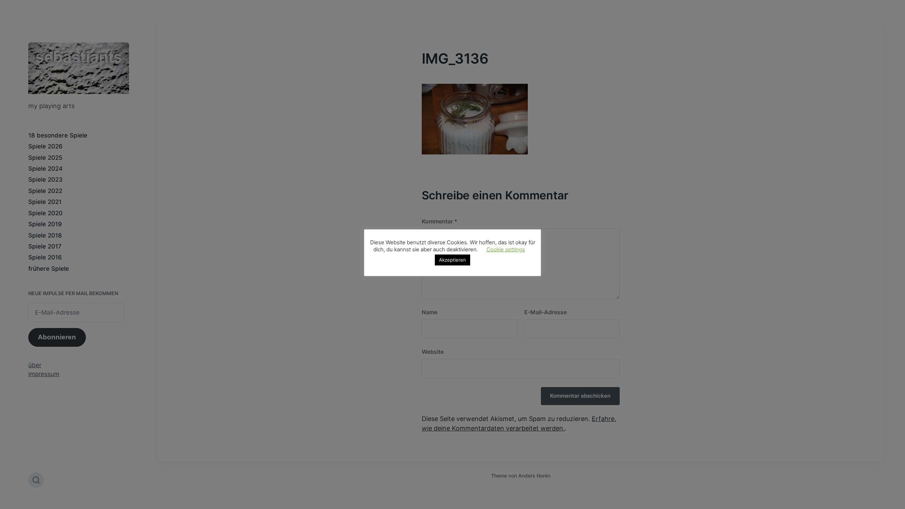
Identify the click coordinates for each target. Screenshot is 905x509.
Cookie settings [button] (505, 249)
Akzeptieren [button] (452, 260)
